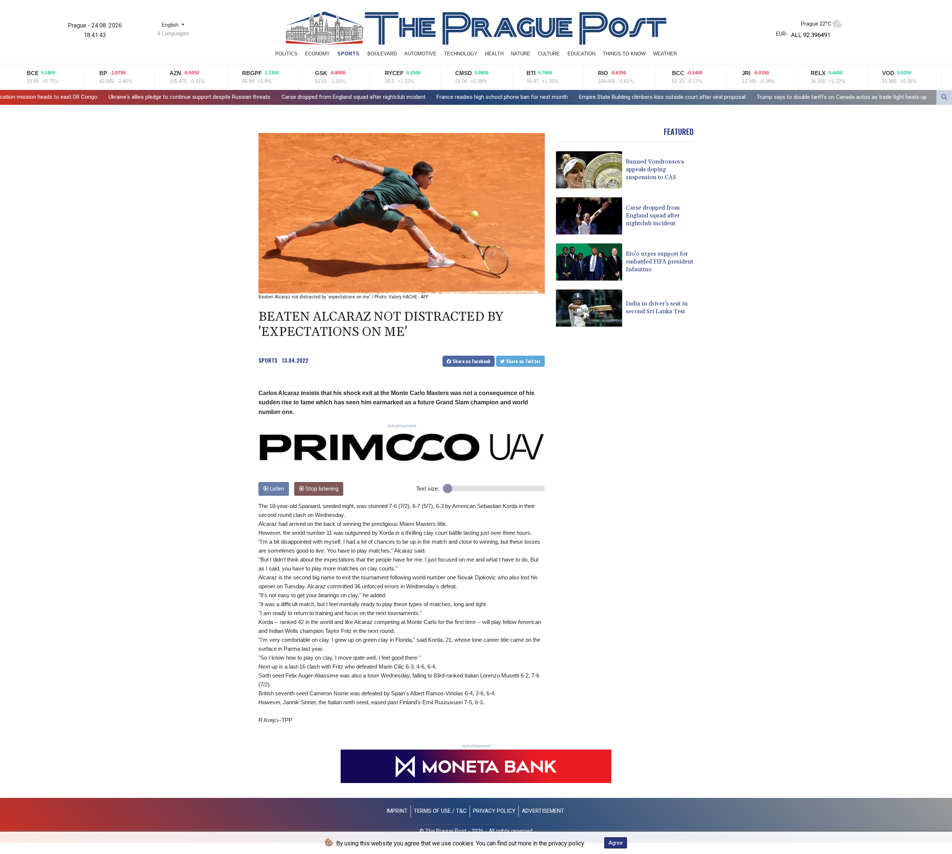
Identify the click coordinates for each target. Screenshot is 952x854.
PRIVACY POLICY (494, 811)
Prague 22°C (816, 23)
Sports (348, 53)
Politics (286, 53)
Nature (520, 53)
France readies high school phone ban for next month (397, 97)
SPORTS (267, 360)
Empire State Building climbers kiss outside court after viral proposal (558, 97)
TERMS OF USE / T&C (440, 811)
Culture (549, 53)
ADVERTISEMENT (543, 811)
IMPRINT (397, 811)
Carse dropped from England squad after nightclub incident (249, 97)
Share (471, 361)
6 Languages (173, 33)
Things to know (624, 53)
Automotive (420, 53)
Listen (276, 489)
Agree (615, 843)
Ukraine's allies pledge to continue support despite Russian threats (85, 96)
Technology (460, 53)
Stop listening (321, 489)
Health (494, 53)
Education (581, 53)
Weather (665, 53)
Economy (317, 53)
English (171, 25)
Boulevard (382, 53)
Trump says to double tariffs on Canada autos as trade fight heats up (737, 97)
